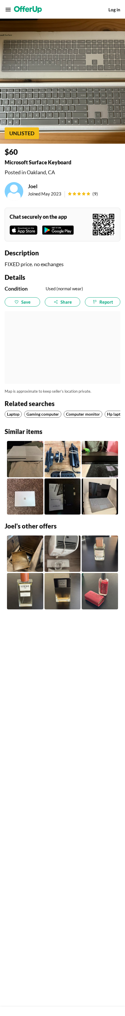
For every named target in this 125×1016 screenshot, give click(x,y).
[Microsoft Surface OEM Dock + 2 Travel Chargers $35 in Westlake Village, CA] (62, 459)
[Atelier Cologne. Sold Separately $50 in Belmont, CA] (100, 591)
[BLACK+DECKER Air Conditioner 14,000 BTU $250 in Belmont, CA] (62, 553)
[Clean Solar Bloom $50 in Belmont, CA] (100, 553)
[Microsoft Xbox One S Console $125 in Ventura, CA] (25, 459)
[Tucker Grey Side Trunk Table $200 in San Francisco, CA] (25, 553)
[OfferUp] (28, 9)
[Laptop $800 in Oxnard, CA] (25, 496)
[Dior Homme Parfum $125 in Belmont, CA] (62, 591)
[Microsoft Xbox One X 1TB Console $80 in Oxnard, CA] (100, 459)
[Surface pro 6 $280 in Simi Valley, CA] (100, 496)
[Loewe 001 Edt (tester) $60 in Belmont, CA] (25, 591)
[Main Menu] (8, 9)
